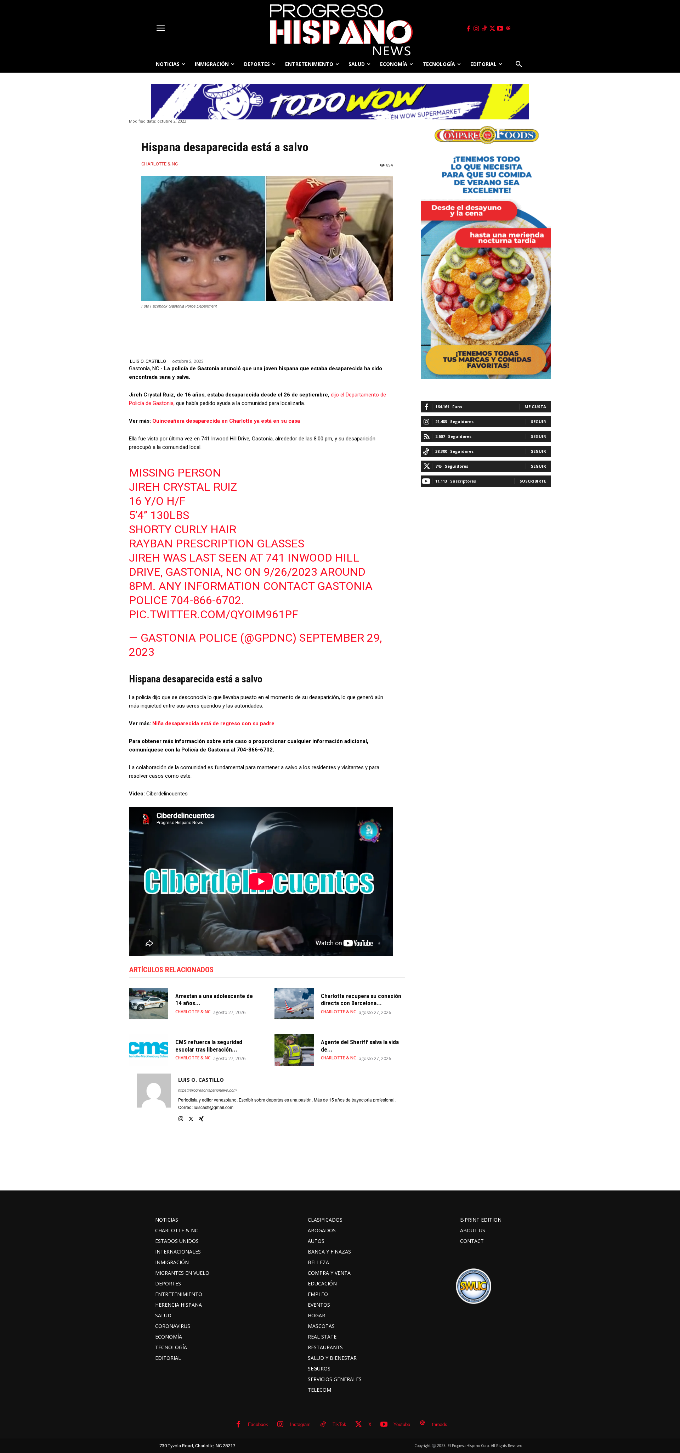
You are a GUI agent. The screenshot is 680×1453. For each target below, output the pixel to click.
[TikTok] (484, 29)
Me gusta (535, 406)
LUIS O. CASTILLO (148, 361)
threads (439, 1424)
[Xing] (201, 1117)
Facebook (258, 1424)
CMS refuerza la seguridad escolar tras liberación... (208, 1045)
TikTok (339, 1424)
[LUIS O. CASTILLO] (154, 1098)
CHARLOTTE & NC (159, 164)
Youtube (401, 1424)
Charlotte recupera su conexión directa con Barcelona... (361, 999)
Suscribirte (533, 481)
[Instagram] (476, 29)
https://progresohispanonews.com (207, 1090)
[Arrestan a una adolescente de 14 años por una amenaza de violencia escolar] (148, 1004)
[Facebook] (468, 29)
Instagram (300, 1424)
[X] (492, 29)
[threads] (508, 29)
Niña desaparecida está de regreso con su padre (213, 723)
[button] (518, 64)
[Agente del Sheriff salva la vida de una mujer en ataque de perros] (294, 1050)
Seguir (538, 421)
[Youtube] (500, 29)
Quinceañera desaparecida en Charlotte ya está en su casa (226, 421)
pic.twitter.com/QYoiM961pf (213, 614)
